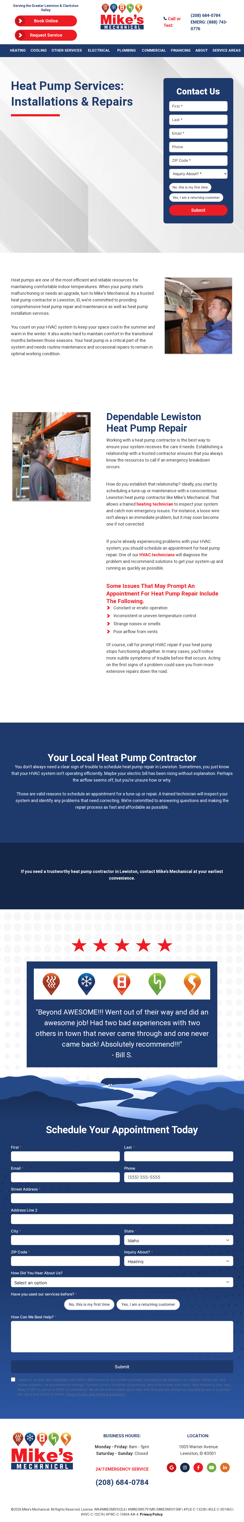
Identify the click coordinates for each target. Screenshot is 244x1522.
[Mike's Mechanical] (122, 22)
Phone (129, 1168)
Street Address (26, 1189)
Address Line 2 (24, 1210)
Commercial (154, 50)
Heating (18, 50)
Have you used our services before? (44, 1294)
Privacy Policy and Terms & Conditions (95, 1394)
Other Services (66, 50)
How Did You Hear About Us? (36, 1273)
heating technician (155, 504)
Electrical (99, 50)
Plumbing (126, 50)
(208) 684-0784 (205, 15)
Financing (181, 50)
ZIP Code (20, 1252)
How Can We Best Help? (34, 1317)
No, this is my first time (190, 187)
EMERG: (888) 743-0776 (209, 25)
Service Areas (227, 50)
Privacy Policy (151, 1514)
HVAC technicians (157, 554)
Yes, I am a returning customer (196, 197)
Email (17, 1168)
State (130, 1231)
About (201, 50)
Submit (198, 210)
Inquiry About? (138, 1252)
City (16, 1231)
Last (129, 1147)
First (16, 1147)
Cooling (38, 50)
